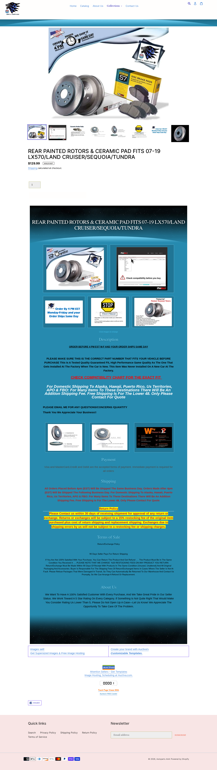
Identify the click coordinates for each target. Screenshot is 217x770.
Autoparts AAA (163, 759)
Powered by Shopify (180, 759)
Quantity (33, 178)
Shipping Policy (69, 732)
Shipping (32, 168)
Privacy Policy (48, 732)
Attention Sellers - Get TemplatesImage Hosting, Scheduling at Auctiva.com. (109, 673)
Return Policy (89, 732)
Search (32, 732)
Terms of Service (37, 736)
